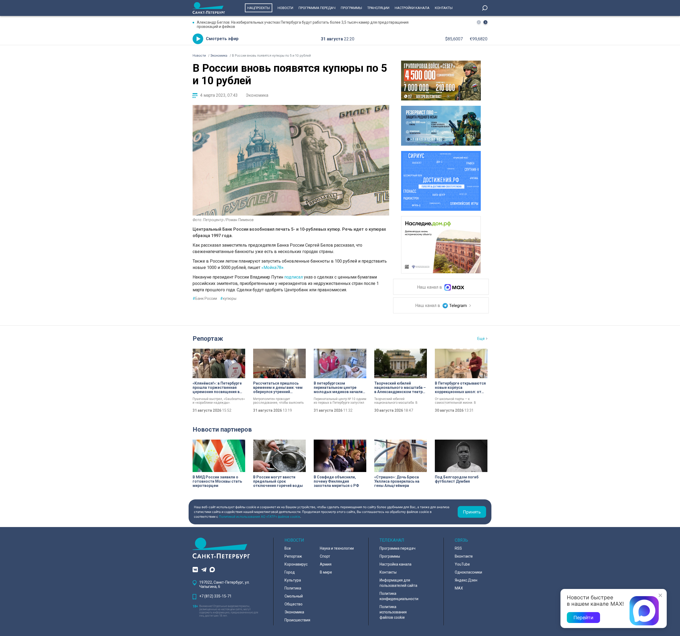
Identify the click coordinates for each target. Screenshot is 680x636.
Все (287, 548)
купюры (228, 298)
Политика (292, 588)
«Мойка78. (273, 267)
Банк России (205, 298)
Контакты (444, 8)
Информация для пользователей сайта (398, 583)
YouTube (462, 564)
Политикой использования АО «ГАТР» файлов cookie (259, 517)
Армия (326, 564)
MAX (459, 588)
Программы (351, 8)
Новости (285, 8)
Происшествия (297, 620)
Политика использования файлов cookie (393, 612)
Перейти (583, 617)
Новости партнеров (222, 429)
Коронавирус (296, 564)
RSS (458, 548)
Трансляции (378, 8)
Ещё (481, 338)
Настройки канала (412, 8)
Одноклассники (468, 572)
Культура (292, 580)
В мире (326, 572)
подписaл (293, 277)
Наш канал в (430, 287)
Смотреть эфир (222, 38)
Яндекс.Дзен (466, 580)
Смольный (293, 596)
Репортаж (208, 338)
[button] (485, 22)
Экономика (257, 95)
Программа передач (317, 8)
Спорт (325, 556)
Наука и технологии (337, 548)
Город (289, 572)
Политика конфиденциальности (399, 596)
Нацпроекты (258, 8)
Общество (293, 604)
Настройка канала (395, 564)
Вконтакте (464, 556)
